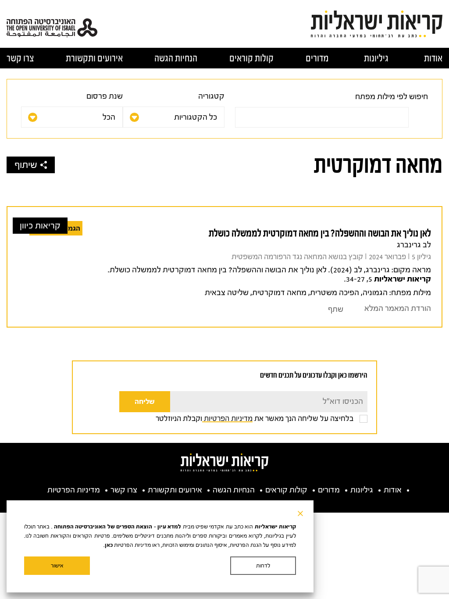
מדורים (317, 58)
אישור (57, 566)
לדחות (263, 566)
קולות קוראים (251, 58)
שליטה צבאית (227, 292)
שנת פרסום (104, 96)
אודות (433, 58)
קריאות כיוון (40, 226)
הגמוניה (375, 292)
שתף (335, 309)
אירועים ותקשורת (94, 58)
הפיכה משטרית (334, 292)
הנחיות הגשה (175, 58)
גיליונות (376, 58)
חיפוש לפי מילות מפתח (391, 96)
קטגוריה (211, 96)
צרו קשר (20, 58)
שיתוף (25, 165)
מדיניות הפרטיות (227, 418)
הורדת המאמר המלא (397, 308)
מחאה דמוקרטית (279, 292)
